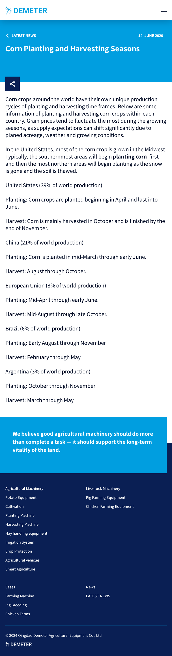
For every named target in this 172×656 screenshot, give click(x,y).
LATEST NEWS (98, 595)
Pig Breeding (16, 604)
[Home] (26, 10)
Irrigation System (19, 542)
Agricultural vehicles (22, 560)
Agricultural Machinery (24, 488)
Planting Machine (19, 515)
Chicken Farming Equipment (110, 506)
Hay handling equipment (26, 533)
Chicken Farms (17, 613)
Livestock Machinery (103, 488)
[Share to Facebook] (24, 83)
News (90, 587)
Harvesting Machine (22, 524)
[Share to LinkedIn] (39, 83)
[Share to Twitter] (67, 83)
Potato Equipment (21, 497)
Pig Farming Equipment (105, 497)
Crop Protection (18, 551)
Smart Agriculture (20, 569)
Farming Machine (19, 595)
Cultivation (14, 506)
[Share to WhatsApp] (53, 83)
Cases (10, 587)
